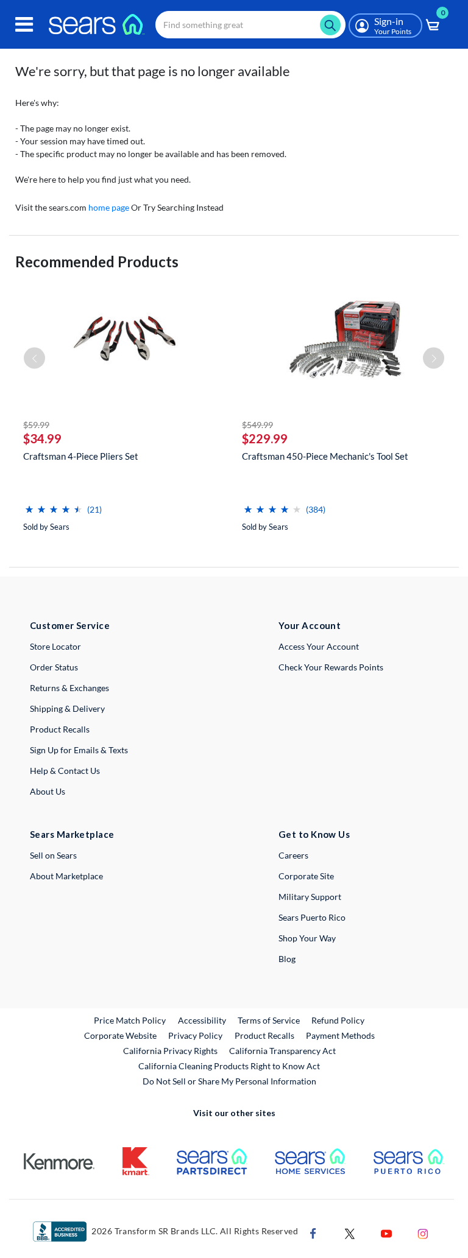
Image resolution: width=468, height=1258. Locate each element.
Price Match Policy (130, 1020)
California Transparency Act (282, 1050)
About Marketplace (66, 876)
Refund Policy (337, 1020)
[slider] (53, 504)
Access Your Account (318, 646)
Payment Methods (340, 1035)
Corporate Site (306, 876)
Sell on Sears (53, 855)
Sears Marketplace (72, 834)
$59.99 (36, 425)
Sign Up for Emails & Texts (79, 750)
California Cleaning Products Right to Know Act (229, 1066)
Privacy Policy (195, 1035)
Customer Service (70, 625)
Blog (287, 959)
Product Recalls (60, 729)
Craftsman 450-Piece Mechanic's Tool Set (325, 456)
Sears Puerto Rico (312, 917)
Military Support (309, 896)
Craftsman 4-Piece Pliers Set (80, 456)
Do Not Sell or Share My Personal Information (229, 1081)
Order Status (54, 667)
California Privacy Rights (170, 1050)
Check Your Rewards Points (330, 667)
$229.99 (265, 438)
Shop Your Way (307, 938)
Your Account (309, 625)
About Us (47, 791)
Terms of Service (269, 1020)
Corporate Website (121, 1035)
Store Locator (55, 646)
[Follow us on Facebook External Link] (313, 1233)
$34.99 (42, 438)
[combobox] (250, 24)
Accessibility (202, 1020)
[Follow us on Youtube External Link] (386, 1233)
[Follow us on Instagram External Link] (423, 1233)
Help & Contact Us (65, 770)
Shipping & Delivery (67, 708)
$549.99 (257, 425)
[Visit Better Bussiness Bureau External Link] (60, 1231)
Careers (293, 855)
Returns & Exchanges (69, 688)
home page (108, 207)
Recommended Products (97, 261)
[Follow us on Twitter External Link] (350, 1233)
